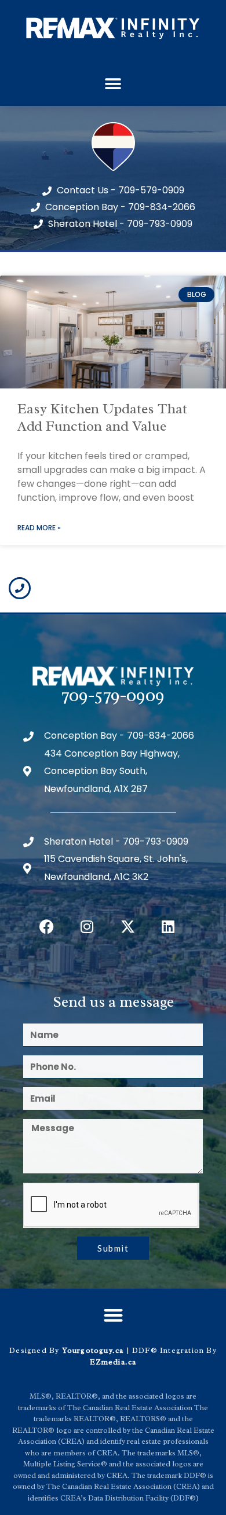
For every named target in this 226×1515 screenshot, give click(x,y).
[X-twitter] (127, 926)
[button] (113, 84)
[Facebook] (46, 926)
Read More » (39, 528)
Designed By (35, 1350)
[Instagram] (87, 926)
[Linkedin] (168, 926)
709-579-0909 (113, 695)
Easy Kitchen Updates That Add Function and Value (102, 417)
